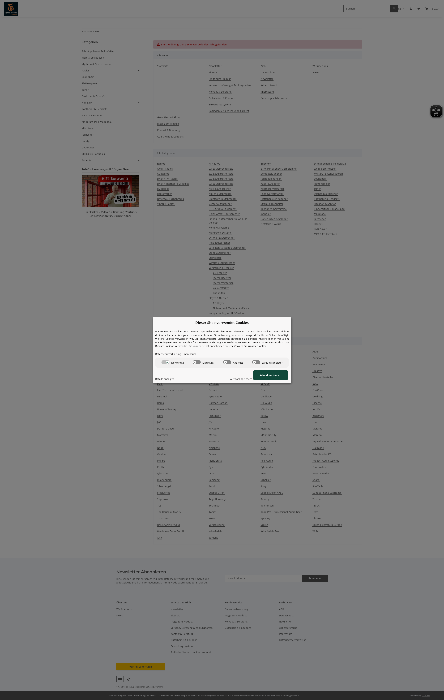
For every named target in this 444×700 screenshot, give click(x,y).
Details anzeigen (164, 379)
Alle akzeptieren (270, 375)
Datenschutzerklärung (168, 354)
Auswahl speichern (241, 379)
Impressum (189, 354)
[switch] (165, 362)
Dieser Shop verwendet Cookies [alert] (222, 322)
